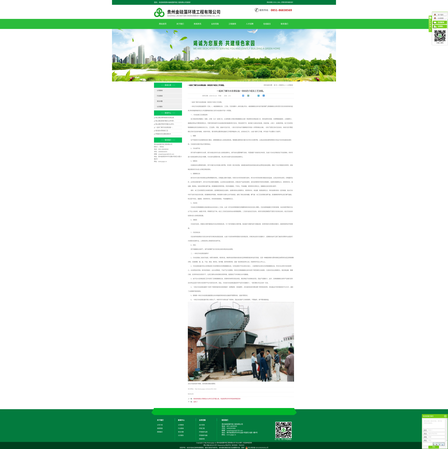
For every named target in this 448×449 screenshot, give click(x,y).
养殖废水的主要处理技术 (163, 134)
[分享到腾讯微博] (260, 96)
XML (278, 2)
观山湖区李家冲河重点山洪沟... (165, 124)
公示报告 (160, 106)
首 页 (275, 85)
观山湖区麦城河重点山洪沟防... (165, 121)
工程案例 (232, 24)
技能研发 (202, 439)
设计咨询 (202, 425)
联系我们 (284, 24)
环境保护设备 (203, 435)
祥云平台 (228, 445)
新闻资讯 (197, 24)
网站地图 (269, 2)
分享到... (441, 26)
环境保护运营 (203, 432)
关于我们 (180, 24)
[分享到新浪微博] (254, 96)
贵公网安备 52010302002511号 (258, 448)
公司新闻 (160, 90)
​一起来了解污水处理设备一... (164, 127)
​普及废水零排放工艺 (162, 131)
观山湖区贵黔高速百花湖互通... (165, 117)
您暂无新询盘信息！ (287, 2)
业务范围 (215, 24)
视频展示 (160, 432)
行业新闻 (160, 96)
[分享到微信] (260, 98)
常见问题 (160, 101)
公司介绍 (160, 425)
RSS (274, 2)
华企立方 (241, 445)
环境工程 (202, 428)
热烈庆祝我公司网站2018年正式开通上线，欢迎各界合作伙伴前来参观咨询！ (217, 399)
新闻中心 (282, 85)
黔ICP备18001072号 (210, 445)
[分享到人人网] (265, 96)
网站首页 (162, 24)
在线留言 (267, 24)
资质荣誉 (160, 428)
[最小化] (445, 416)
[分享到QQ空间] (249, 96)
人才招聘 (249, 24)
